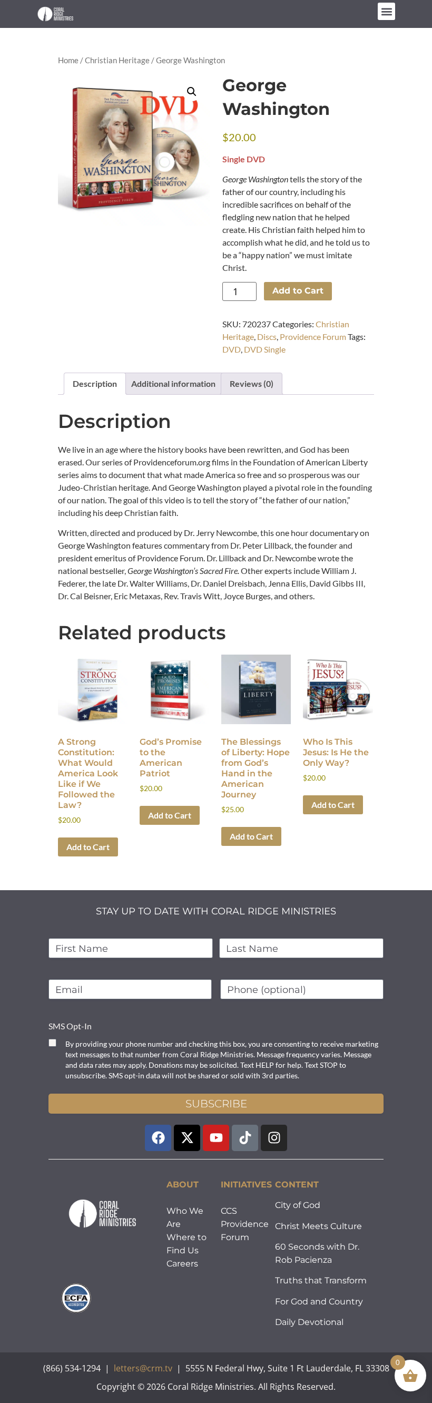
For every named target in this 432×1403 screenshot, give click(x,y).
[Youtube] (216, 1138)
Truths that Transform (321, 1280)
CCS (229, 1211)
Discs (267, 337)
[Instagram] (274, 1138)
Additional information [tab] (173, 383)
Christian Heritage (117, 60)
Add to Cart (297, 291)
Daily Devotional (309, 1322)
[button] (386, 11)
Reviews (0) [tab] (251, 383)
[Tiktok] (245, 1138)
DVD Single (265, 349)
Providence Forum (313, 337)
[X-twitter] (187, 1138)
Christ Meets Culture (318, 1226)
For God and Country (319, 1302)
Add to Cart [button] (88, 847)
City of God (297, 1205)
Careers (182, 1264)
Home (68, 60)
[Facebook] (158, 1138)
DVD (231, 349)
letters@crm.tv (143, 1368)
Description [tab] (95, 383)
